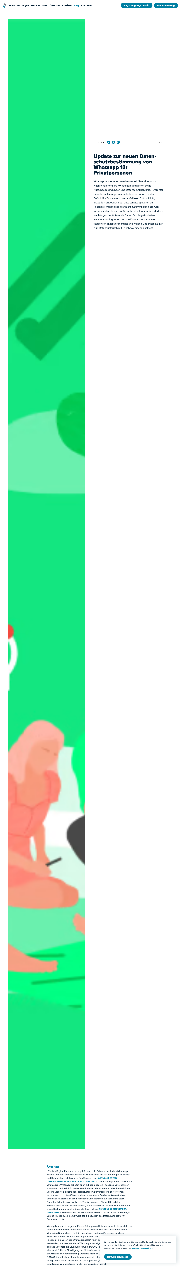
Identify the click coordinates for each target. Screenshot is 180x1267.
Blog (76, 5)
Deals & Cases (39, 5)
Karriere (67, 5)
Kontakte (86, 5)
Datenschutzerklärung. (143, 1248)
